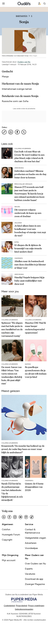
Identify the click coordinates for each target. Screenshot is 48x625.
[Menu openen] (3, 3)
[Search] (44, 3)
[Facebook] (9, 517)
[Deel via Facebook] (17, 132)
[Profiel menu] (39, 3)
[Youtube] (20, 517)
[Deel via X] (23, 132)
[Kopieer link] (4, 132)
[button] (36, 606)
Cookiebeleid (9, 606)
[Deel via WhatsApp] (10, 132)
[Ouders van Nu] (24, 3)
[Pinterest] (26, 517)
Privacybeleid (21, 606)
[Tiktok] (32, 517)
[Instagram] (15, 517)
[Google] (4, 517)
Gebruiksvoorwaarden (24, 609)
